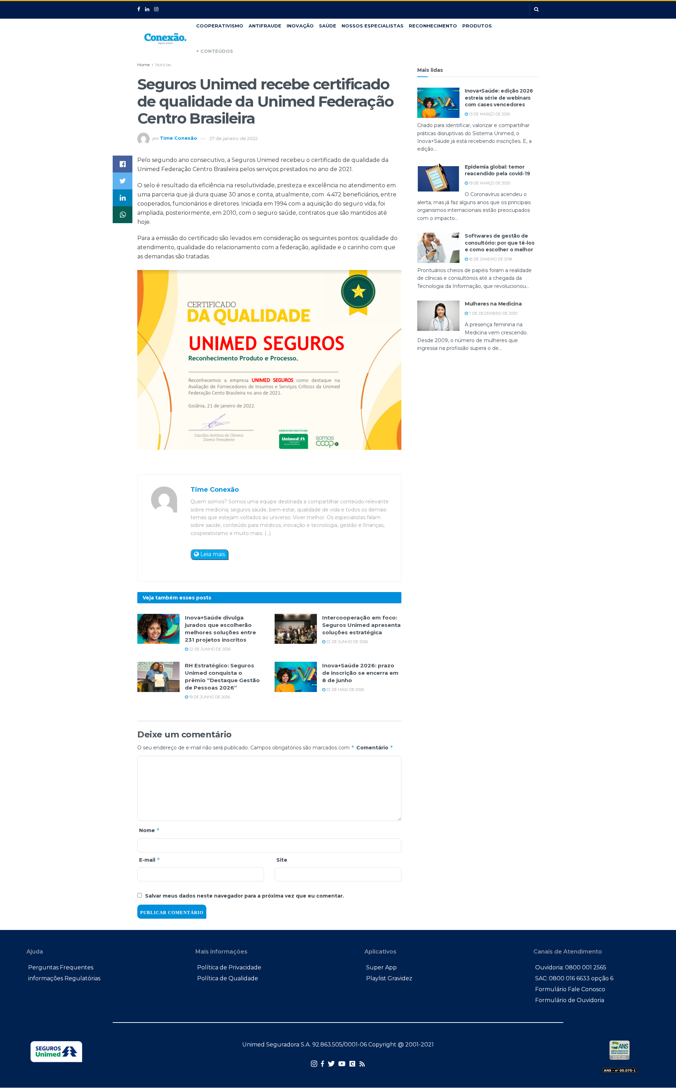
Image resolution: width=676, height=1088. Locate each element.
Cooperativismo (219, 26)
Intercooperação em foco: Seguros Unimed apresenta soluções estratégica (361, 625)
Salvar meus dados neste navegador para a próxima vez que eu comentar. (244, 896)
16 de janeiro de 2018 (490, 259)
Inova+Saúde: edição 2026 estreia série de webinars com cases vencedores (499, 98)
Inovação (300, 26)
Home (143, 64)
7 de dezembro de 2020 (492, 313)
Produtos (477, 26)
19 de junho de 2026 (209, 696)
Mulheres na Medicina (493, 304)
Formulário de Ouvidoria (569, 1000)
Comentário (374, 747)
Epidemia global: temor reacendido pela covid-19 (497, 170)
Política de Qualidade (227, 978)
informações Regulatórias (64, 978)
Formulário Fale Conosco (570, 989)
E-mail (149, 859)
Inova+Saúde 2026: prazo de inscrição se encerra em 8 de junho (360, 673)
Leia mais (212, 554)
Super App (381, 967)
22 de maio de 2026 (344, 689)
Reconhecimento (433, 26)
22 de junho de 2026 (209, 649)
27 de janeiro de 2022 (233, 138)
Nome (149, 830)
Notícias (163, 64)
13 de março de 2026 (489, 114)
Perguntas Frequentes (60, 967)
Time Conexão (178, 138)
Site (281, 860)
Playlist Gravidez (389, 978)
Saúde (327, 26)
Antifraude (265, 26)
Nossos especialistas (372, 26)
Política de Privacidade (229, 967)
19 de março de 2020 (489, 183)
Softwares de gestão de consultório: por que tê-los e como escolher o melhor (499, 243)
